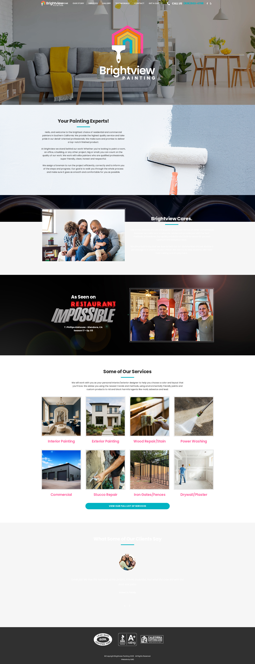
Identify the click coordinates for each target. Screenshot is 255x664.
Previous (125, 606)
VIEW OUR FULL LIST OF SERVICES (127, 506)
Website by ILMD (127, 659)
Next (130, 606)
